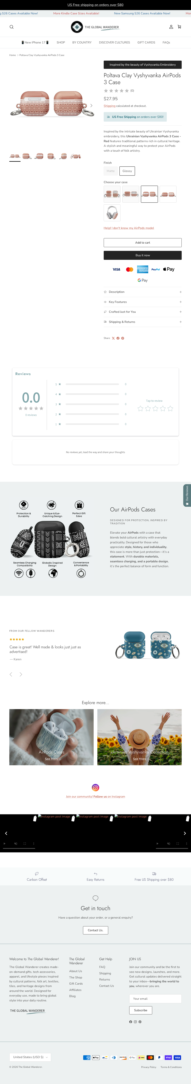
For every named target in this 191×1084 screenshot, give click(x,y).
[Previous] (6, 833)
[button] (91, 384)
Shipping (109, 106)
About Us (75, 971)
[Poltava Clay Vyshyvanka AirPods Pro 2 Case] (168, 194)
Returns (104, 980)
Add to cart (142, 243)
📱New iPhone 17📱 (35, 42)
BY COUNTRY (82, 42)
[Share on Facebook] (118, 338)
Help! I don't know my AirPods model (129, 228)
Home (12, 55)
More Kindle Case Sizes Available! (55, 13)
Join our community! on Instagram (95, 797)
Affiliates (75, 990)
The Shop (75, 977)
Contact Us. (95, 930)
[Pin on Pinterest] (122, 338)
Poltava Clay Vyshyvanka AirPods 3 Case (41, 55)
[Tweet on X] (113, 338)
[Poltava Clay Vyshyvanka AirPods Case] (112, 194)
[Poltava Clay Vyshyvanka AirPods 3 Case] (149, 194)
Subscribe (140, 1010)
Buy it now (143, 255)
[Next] (185, 833)
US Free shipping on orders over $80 (95, 5)
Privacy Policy (148, 1067)
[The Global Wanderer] (95, 27)
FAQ (102, 967)
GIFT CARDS (146, 42)
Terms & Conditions (171, 1067)
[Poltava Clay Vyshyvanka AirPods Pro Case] (130, 194)
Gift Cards (76, 984)
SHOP (61, 42)
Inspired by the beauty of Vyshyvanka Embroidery (143, 65)
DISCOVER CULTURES (114, 42)
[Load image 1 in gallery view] (52, 104)
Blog (72, 996)
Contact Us (106, 986)
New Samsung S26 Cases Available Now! (121, 13)
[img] (116, 91)
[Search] (11, 27)
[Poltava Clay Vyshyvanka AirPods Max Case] (112, 212)
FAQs (166, 42)
